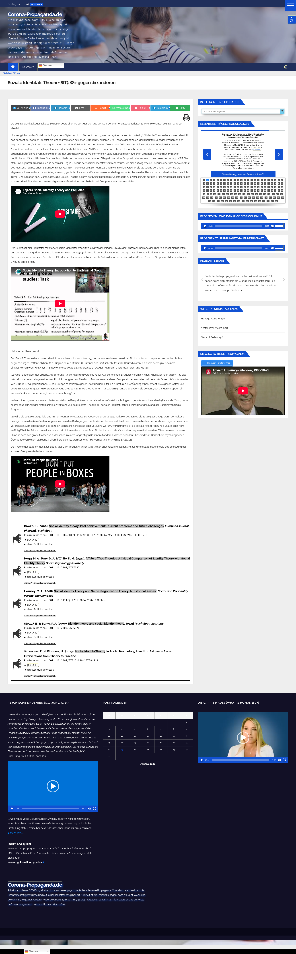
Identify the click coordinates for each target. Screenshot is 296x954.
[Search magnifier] (282, 111)
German (47, 65)
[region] (243, 168)
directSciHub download (40, 544)
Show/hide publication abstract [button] (40, 550)
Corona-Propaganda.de (35, 14)
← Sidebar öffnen (10, 73)
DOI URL (32, 539)
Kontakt (28, 67)
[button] (292, 19)
